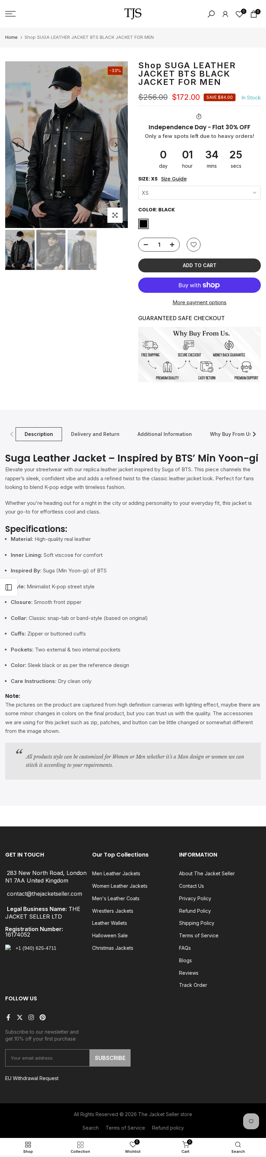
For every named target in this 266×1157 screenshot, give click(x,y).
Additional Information (165, 434)
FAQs (185, 948)
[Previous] (17, 145)
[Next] (116, 145)
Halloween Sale (110, 935)
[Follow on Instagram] (31, 1017)
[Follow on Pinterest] (42, 1017)
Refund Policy (195, 911)
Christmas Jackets (112, 948)
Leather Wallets (109, 923)
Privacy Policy (195, 898)
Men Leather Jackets (116, 873)
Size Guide (174, 179)
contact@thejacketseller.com (44, 894)
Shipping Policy (196, 923)
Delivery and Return (95, 434)
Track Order (193, 985)
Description (39, 434)
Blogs (185, 960)
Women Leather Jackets (120, 886)
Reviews (188, 973)
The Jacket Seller (158, 1114)
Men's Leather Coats (116, 898)
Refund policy (168, 1128)
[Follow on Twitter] (20, 1017)
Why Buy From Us (231, 434)
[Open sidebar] (8, 587)
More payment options (199, 302)
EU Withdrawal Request (32, 1078)
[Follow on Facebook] (8, 1017)
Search (90, 1128)
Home (11, 37)
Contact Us (191, 886)
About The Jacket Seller (207, 873)
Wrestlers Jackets (112, 911)
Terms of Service (199, 935)
